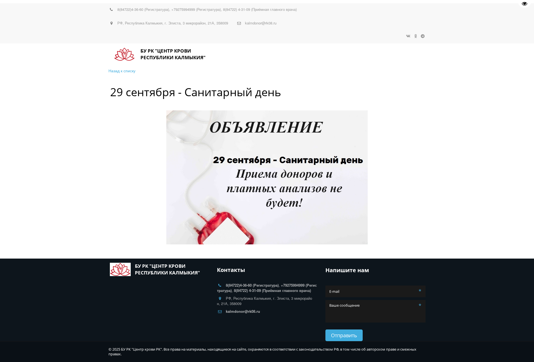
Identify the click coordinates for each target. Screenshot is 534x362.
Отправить (344, 335)
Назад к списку (121, 70)
